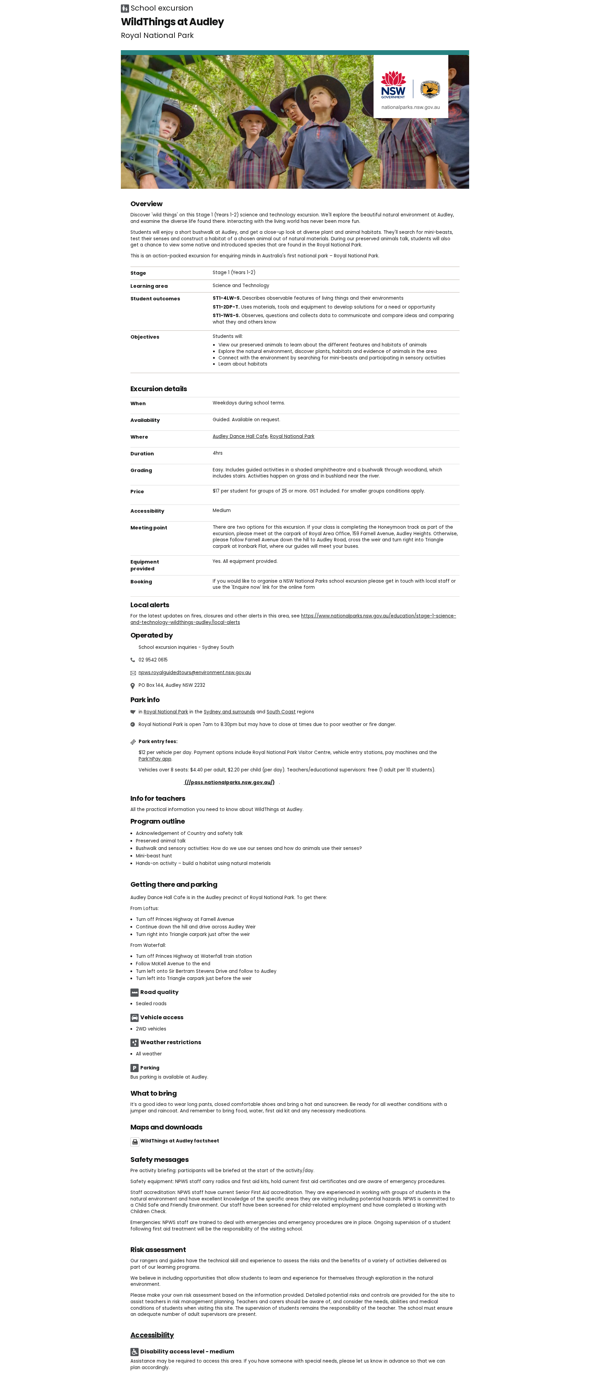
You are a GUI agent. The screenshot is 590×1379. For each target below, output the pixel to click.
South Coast (281, 712)
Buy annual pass (209, 782)
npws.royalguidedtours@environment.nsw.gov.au (195, 672)
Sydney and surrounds (229, 712)
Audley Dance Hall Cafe (240, 436)
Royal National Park (292, 436)
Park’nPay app (155, 759)
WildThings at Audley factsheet (179, 1141)
